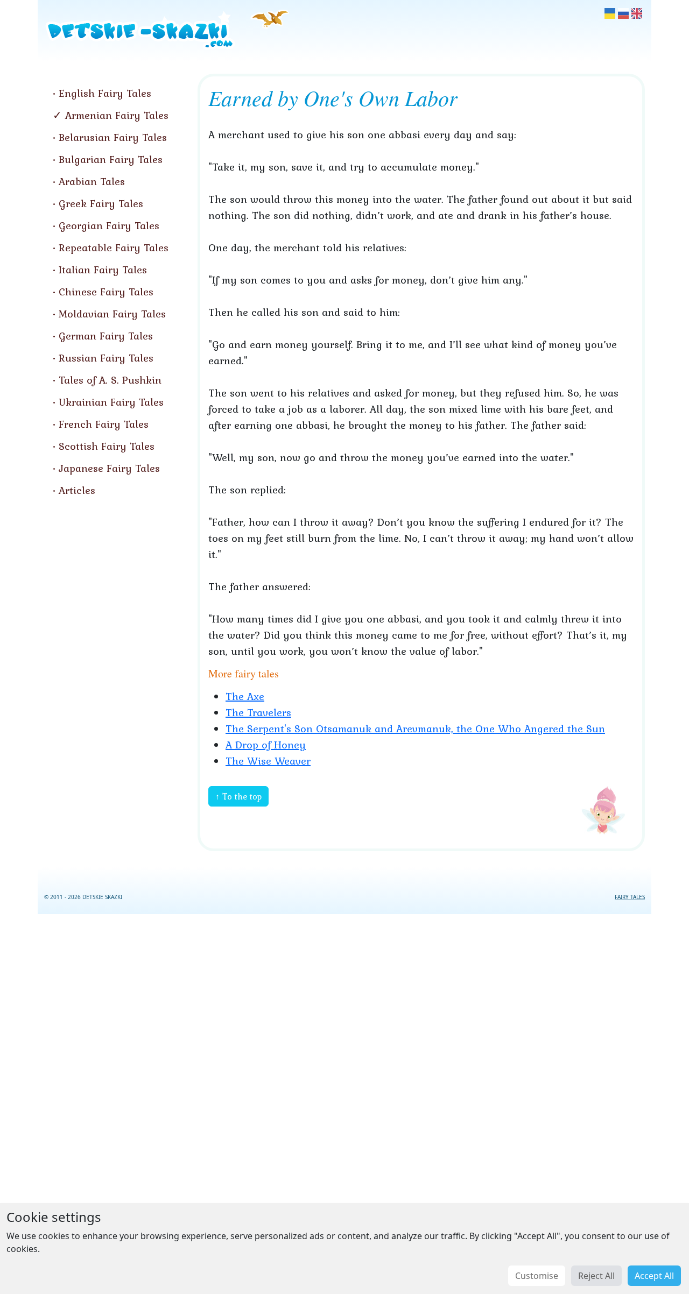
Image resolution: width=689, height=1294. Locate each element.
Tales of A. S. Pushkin (110, 380)
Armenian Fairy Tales (116, 115)
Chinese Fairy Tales (106, 292)
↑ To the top (238, 796)
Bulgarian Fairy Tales (111, 159)
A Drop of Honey (266, 745)
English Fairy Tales (105, 93)
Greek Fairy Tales (101, 203)
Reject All (596, 1276)
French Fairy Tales (104, 424)
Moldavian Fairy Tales (112, 314)
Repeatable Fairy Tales (113, 247)
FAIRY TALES (630, 897)
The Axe (245, 696)
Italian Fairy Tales (103, 269)
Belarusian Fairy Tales (113, 137)
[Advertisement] (344, 1102)
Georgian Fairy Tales (109, 225)
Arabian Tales (92, 181)
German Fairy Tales (106, 336)
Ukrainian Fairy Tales (111, 402)
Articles (77, 490)
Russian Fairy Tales (106, 358)
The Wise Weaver (268, 761)
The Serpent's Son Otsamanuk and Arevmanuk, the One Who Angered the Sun (415, 728)
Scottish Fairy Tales (106, 446)
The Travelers (258, 712)
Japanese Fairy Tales (109, 468)
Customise (536, 1276)
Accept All (654, 1276)
